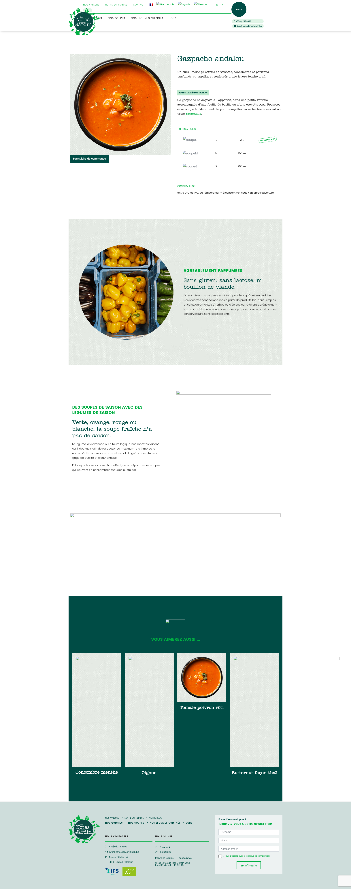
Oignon (149, 773)
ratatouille (193, 114)
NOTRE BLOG (155, 818)
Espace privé (185, 858)
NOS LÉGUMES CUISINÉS (147, 18)
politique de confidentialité (258, 856)
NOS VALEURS (91, 5)
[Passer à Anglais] (184, 4)
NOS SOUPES (116, 18)
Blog (239, 9)
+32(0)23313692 (243, 21)
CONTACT (139, 5)
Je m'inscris (249, 866)
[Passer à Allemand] (201, 4)
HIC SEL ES (178, 865)
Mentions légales (164, 858)
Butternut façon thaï (254, 773)
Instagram (165, 852)
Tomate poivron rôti (202, 708)
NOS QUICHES (114, 823)
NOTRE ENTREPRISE (116, 5)
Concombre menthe (97, 772)
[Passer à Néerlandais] (165, 4)
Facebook (164, 847)
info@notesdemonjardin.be (249, 26)
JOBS (172, 18)
